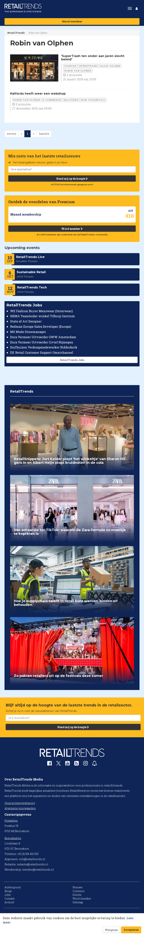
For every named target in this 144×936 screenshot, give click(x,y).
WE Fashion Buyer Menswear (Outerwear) (41, 311)
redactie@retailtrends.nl (32, 864)
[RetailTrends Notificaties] (94, 764)
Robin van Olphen (77, 70)
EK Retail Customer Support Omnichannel (41, 352)
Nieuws (77, 887)
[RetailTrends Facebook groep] (49, 764)
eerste (11, 134)
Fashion (70, 65)
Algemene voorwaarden (20, 808)
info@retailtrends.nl (32, 859)
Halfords (71, 99)
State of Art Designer (26, 321)
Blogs (8, 891)
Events (77, 895)
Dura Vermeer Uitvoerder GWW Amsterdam (43, 337)
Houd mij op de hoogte (71, 178)
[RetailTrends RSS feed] (76, 764)
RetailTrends (16, 32)
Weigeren (111, 930)
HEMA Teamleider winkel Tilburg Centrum (42, 316)
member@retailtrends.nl (38, 869)
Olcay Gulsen (110, 65)
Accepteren (131, 930)
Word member (72, 21)
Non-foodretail (93, 99)
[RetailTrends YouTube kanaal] (67, 764)
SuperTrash (88, 65)
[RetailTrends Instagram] (85, 764)
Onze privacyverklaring (19, 803)
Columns (79, 891)
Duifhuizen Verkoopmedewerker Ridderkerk (43, 347)
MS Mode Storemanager (28, 332)
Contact (9, 898)
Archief (9, 902)
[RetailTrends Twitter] (58, 764)
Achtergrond (12, 887)
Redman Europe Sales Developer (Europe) (40, 326)
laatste (44, 134)
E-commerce (52, 99)
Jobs (7, 895)
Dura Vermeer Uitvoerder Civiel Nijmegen (41, 342)
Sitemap (78, 902)
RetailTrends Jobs (72, 360)
